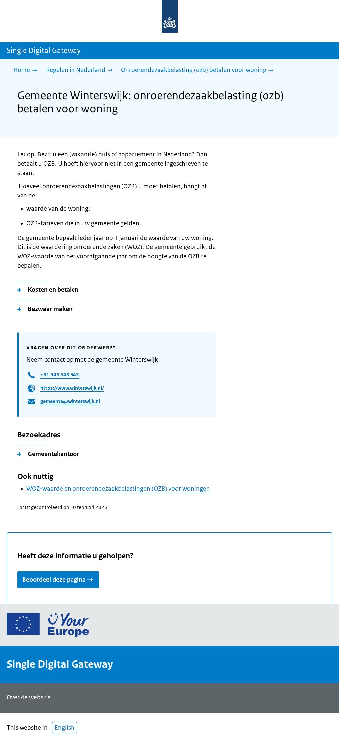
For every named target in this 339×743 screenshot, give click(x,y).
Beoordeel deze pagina (54, 580)
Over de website (29, 697)
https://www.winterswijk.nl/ (72, 388)
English (64, 728)
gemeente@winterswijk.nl (70, 401)
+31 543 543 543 (59, 374)
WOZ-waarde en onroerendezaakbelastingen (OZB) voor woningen (118, 489)
